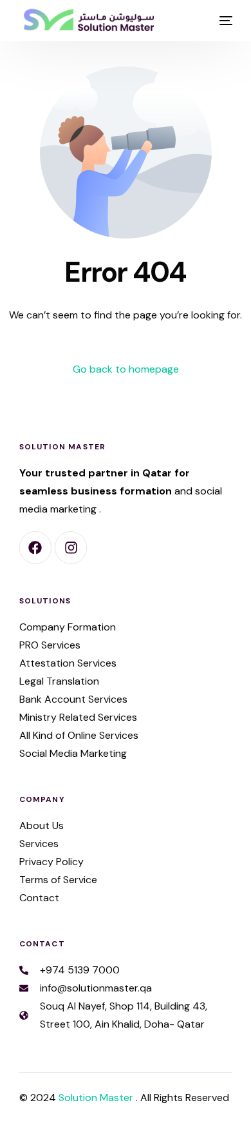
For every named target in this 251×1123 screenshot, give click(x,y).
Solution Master (97, 1097)
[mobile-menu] (224, 20)
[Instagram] (71, 547)
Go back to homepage (126, 369)
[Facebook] (35, 547)
